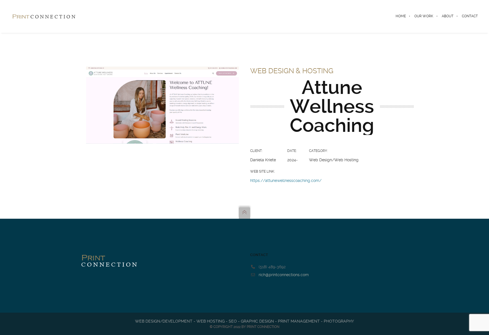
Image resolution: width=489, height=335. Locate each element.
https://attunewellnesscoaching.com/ (285, 180)
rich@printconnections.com (284, 274)
